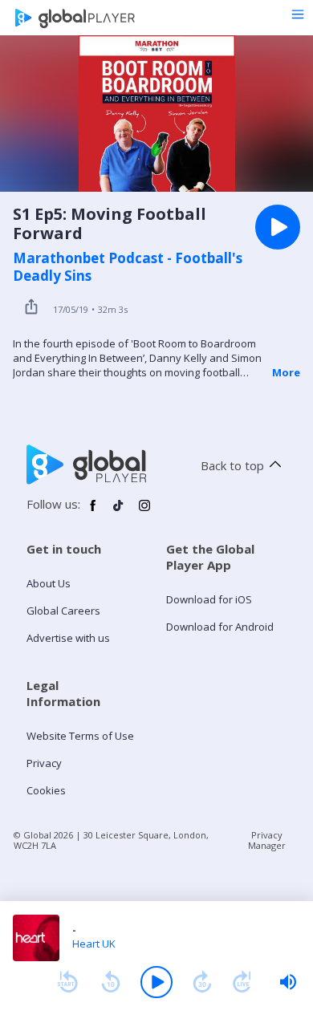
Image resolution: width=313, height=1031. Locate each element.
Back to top (232, 465)
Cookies (46, 790)
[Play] (156, 982)
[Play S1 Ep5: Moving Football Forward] (277, 227)
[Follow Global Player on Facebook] (93, 512)
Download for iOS (209, 599)
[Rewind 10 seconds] (111, 982)
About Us (48, 583)
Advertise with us (68, 638)
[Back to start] (67, 982)
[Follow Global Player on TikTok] (119, 512)
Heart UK (94, 943)
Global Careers (63, 610)
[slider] (288, 982)
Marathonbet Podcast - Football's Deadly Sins (127, 267)
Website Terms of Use (80, 736)
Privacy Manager (267, 840)
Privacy (44, 763)
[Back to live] (242, 982)
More (286, 372)
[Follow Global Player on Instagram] (144, 512)
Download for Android (220, 626)
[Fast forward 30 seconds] (202, 982)
